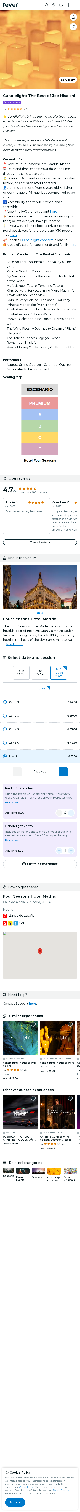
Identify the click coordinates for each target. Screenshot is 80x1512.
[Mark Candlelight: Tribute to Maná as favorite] (70, 1024)
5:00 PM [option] (40, 688)
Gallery (70, 79)
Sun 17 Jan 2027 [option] (59, 672)
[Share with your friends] (73, 17)
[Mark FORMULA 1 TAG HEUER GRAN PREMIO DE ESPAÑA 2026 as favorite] (33, 1098)
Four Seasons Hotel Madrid (29, 896)
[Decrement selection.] (17, 771)
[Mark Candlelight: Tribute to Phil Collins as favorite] (33, 1024)
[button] (40, 702)
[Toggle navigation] (75, 5)
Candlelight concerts (37, 240)
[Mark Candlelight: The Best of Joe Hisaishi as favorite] (73, 26)
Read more (14, 644)
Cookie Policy (26, 1487)
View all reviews (40, 542)
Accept (15, 1502)
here (53, 211)
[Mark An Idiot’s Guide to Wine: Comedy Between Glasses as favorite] (70, 1098)
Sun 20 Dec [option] (40, 672)
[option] (40, 702)
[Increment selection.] (63, 771)
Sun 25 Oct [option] (21, 672)
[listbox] (40, 673)
